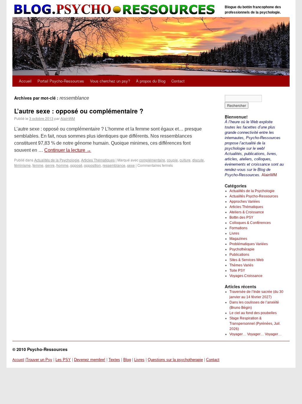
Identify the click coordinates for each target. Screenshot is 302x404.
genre (50, 165)
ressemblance (114, 165)
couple (172, 159)
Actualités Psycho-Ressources (253, 196)
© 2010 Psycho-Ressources (40, 349)
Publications (239, 255)
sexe (131, 165)
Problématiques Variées (248, 244)
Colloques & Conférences (250, 223)
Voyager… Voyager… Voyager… (255, 334)
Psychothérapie (242, 249)
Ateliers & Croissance (246, 212)
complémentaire (152, 159)
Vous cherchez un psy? (110, 81)
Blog (127, 359)
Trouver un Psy (39, 359)
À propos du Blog (150, 81)
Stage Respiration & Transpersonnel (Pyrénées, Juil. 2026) (254, 323)
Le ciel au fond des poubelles (253, 313)
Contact (178, 81)
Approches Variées (244, 201)
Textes (114, 359)
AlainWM (67, 118)
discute (198, 159)
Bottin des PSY (241, 217)
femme (37, 165)
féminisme (22, 165)
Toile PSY (237, 270)
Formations (238, 228)
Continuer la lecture (67, 150)
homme (62, 165)
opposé (76, 165)
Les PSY (63, 359)
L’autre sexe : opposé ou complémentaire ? (78, 110)
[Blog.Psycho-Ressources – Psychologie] (115, 9)
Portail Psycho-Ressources (60, 81)
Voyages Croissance (245, 276)
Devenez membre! (89, 359)
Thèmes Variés (241, 265)
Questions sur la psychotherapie (175, 359)
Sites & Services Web (246, 260)
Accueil (25, 81)
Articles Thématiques (98, 159)
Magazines (238, 239)
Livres (234, 233)
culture (185, 159)
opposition (92, 165)
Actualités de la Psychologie (56, 159)
